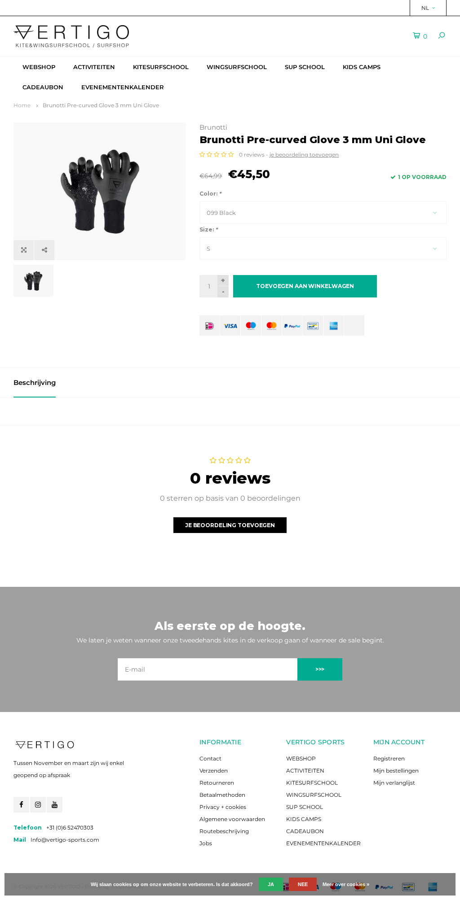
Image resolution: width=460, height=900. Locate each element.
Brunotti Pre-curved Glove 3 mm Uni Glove (101, 105)
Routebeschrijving (224, 831)
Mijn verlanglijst (394, 782)
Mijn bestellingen (396, 770)
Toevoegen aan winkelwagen (305, 286)
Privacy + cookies (222, 807)
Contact (210, 758)
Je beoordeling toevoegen (230, 525)
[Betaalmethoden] (209, 325)
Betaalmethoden (222, 794)
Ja (271, 884)
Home (22, 105)
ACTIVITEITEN (94, 66)
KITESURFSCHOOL (161, 66)
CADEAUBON (42, 87)
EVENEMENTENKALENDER (122, 87)
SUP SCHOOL (305, 66)
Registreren (389, 758)
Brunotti (213, 127)
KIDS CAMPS (361, 66)
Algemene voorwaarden (232, 819)
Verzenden (213, 770)
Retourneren (216, 782)
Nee (303, 884)
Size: (208, 229)
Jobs (205, 843)
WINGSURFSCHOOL (237, 66)
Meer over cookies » (346, 884)
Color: (210, 193)
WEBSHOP (38, 66)
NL (425, 7)
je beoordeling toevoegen (304, 154)
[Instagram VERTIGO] (38, 805)
